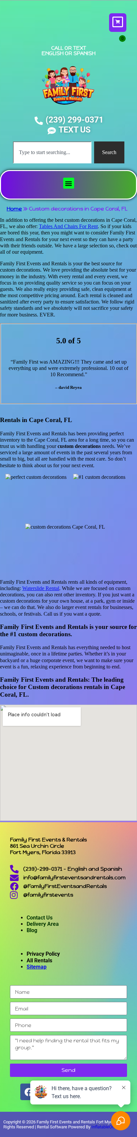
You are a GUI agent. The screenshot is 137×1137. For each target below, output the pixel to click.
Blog (32, 930)
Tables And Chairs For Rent (68, 226)
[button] (68, 183)
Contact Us (40, 918)
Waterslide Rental (40, 588)
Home (14, 208)
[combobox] (52, 152)
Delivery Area (43, 924)
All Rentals (39, 960)
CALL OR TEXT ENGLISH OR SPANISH (68, 50)
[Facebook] (28, 1092)
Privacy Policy (43, 954)
